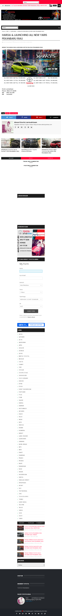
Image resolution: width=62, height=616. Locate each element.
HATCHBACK (23, 408)
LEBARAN (21, 441)
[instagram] (42, 613)
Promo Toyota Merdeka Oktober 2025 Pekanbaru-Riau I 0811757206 (20, 5)
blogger (11, 158)
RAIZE (20, 463)
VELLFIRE (21, 505)
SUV (20, 488)
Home (3, 31)
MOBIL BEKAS (23, 444)
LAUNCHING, (29, 42)
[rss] (35, 613)
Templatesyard (29, 611)
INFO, (24, 42)
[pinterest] (26, 613)
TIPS (20, 494)
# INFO (7, 113)
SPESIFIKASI (22, 483)
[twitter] (20, 613)
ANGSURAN (22, 342)
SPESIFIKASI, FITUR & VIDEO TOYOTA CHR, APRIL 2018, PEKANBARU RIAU (49, 151)
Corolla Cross (23, 372)
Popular (31, 523)
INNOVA (21, 425)
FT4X (20, 395)
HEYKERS (21, 411)
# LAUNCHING (14, 113)
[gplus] (23, 613)
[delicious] (45, 613)
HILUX (20, 417)
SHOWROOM (23, 474)
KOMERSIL (22, 430)
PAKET (21, 452)
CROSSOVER (23, 375)
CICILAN (21, 370)
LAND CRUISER (23, 436)
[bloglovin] (29, 613)
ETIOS (21, 386)
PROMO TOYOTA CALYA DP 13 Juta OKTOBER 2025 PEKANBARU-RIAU (33, 547)
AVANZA (21, 351)
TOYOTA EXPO (23, 496)
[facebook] (16, 613)
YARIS (21, 518)
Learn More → (29, 601)
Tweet (11, 117)
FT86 (20, 397)
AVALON (21, 348)
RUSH (20, 469)
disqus (30, 158)
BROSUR (21, 359)
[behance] (38, 613)
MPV (20, 447)
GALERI (21, 400)
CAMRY (21, 364)
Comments (40, 523)
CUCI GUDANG (23, 378)
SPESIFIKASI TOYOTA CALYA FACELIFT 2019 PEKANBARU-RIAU (10, 150)
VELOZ (21, 507)
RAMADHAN (22, 466)
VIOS (20, 513)
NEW (20, 450)
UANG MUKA (22, 502)
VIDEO (21, 510)
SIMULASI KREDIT (24, 480)
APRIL (20, 345)
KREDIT (21, 433)
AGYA (20, 334)
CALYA (21, 362)
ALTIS (20, 340)
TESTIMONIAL (23, 491)
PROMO (21, 461)
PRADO (21, 458)
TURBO (21, 499)
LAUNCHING (13, 31)
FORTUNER (22, 392)
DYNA (20, 383)
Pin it (40, 117)
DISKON (21, 381)
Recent (21, 523)
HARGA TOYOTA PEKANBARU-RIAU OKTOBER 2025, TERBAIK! (33, 533)
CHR (20, 367)
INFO (7, 31)
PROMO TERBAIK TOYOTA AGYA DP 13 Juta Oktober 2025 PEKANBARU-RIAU (34, 540)
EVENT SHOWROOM (25, 389)
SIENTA (21, 477)
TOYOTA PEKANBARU (23, 588)
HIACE (21, 414)
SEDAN (21, 472)
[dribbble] (32, 613)
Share (25, 117)
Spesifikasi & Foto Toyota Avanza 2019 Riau (29, 150)
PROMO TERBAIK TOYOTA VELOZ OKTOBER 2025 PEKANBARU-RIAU (33, 553)
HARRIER (21, 406)
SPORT (21, 485)
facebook (50, 158)
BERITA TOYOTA (24, 356)
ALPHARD (22, 337)
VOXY (21, 516)
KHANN (21, 428)
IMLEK (20, 419)
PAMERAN (22, 455)
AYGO (21, 353)
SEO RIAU (44, 611)
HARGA (47, 5)
